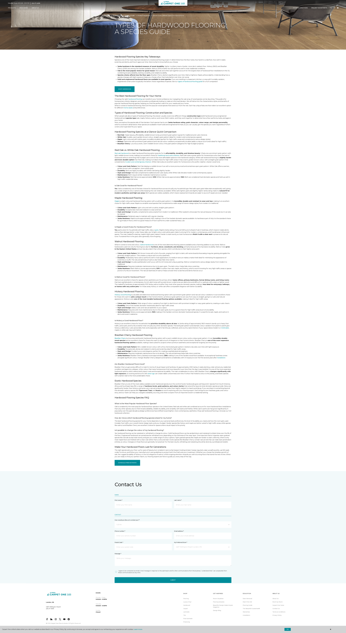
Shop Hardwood (124, 89)
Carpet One (118, 15)
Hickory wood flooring (123, 295)
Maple (117, 201)
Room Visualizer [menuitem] (218, 598)
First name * (118, 500)
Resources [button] (24, 8)
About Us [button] (35, 8)
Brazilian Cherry (120, 338)
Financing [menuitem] (186, 622)
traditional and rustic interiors (168, 155)
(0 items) (337, 7)
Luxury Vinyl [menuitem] (187, 602)
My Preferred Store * (180, 542)
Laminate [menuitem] (186, 612)
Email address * (179, 531)
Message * (118, 553)
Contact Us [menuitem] (276, 608)
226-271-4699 (36, 3)
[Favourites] (334, 8)
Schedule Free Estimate (127, 463)
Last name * (178, 500)
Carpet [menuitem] (185, 608)
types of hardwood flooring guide (190, 81)
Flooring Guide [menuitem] (247, 605)
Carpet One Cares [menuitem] (278, 605)
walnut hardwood (146, 245)
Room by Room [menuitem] (277, 602)
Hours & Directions (300, 8)
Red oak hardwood (122, 153)
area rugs (151, 373)
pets (157, 230)
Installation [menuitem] (246, 615)
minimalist (225, 328)
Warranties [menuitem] (246, 612)
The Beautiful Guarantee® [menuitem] (251, 608)
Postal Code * (119, 542)
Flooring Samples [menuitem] (218, 602)
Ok (288, 629)
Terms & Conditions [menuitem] (278, 612)
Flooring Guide (130, 15)
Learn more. (138, 629)
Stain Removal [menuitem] (247, 598)
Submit (173, 580)
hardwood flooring (135, 99)
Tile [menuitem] (184, 615)
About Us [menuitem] (275, 598)
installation (221, 358)
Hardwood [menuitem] (186, 605)
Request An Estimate (319, 8)
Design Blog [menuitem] (217, 610)
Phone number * (120, 531)
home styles (128, 108)
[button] (331, 8)
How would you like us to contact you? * (127, 520)
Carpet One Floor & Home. (59, 623)
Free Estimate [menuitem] (187, 618)
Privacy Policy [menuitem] (277, 615)
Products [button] (12, 8)
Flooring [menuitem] (186, 598)
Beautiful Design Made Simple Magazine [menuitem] (223, 606)
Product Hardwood (143, 15)
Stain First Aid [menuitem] (247, 602)
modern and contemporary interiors (138, 162)
